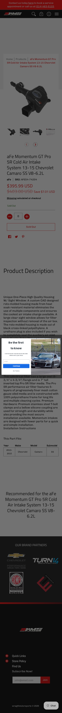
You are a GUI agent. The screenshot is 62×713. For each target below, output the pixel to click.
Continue (16, 366)
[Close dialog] (58, 340)
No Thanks (16, 371)
